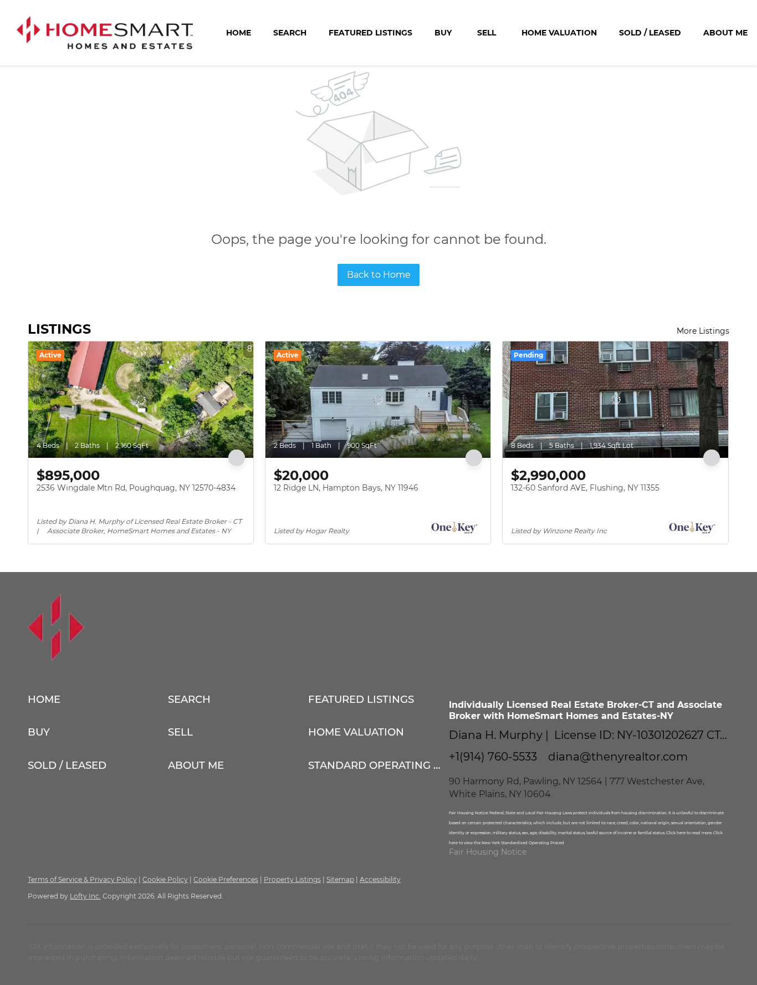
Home (238, 33)
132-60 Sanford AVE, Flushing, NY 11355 (585, 488)
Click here (676, 832)
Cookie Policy (165, 879)
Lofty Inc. (85, 896)
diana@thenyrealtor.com (618, 756)
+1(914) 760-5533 (493, 756)
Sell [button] (486, 33)
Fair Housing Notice (487, 852)
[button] (98, 699)
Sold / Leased (650, 33)
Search (289, 33)
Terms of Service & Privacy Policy (82, 879)
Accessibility (380, 879)
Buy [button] (443, 33)
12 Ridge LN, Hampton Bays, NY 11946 (346, 488)
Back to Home (379, 274)
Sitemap (340, 879)
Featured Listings (370, 33)
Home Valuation (559, 33)
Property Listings (292, 879)
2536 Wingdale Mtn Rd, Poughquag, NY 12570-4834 (136, 488)
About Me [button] (725, 33)
